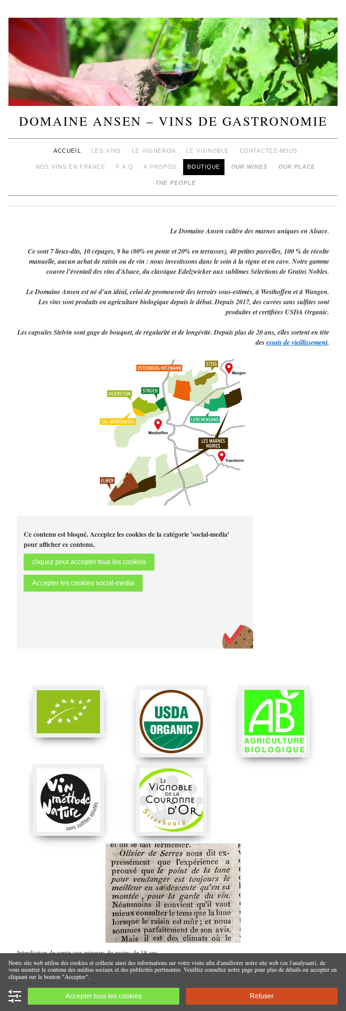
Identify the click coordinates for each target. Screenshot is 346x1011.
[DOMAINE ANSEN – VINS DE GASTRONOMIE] (173, 65)
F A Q (124, 167)
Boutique (203, 167)
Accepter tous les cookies (103, 996)
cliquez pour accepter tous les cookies (89, 561)
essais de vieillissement (296, 342)
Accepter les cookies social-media (83, 583)
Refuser (261, 996)
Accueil (67, 151)
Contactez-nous (268, 151)
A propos (159, 167)
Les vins (106, 151)
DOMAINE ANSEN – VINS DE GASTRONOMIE (173, 120)
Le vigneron (154, 151)
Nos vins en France (70, 167)
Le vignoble (207, 151)
